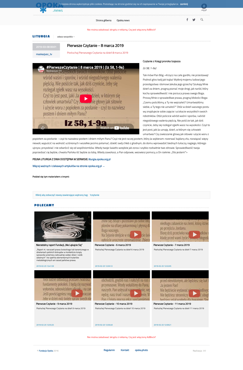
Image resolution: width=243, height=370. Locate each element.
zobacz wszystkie (65, 36)
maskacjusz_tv (44, 54)
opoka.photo (141, 350)
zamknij (184, 4)
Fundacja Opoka (46, 350)
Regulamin (109, 350)
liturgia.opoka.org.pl (99, 159)
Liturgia (41, 36)
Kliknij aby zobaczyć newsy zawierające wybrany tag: (62, 195)
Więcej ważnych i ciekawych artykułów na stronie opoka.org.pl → (69, 166)
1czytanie (94, 195)
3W (204, 350)
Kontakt (125, 350)
